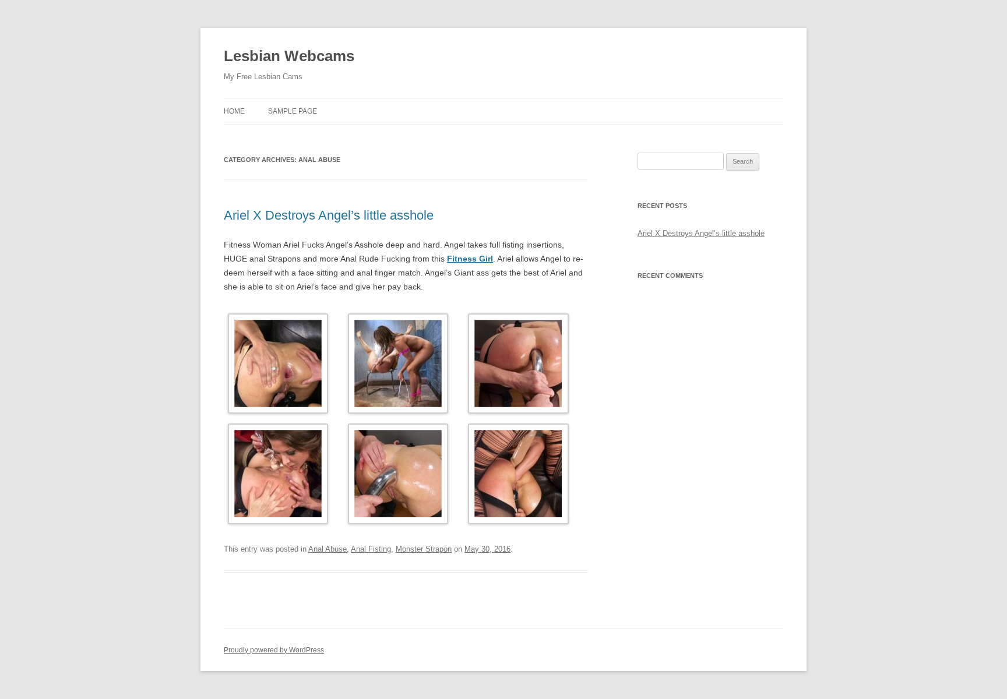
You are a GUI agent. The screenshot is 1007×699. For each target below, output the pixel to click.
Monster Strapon (424, 549)
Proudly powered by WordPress (274, 650)
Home (234, 111)
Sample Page (292, 111)
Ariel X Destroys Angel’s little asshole (329, 215)
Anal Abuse (327, 549)
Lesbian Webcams (289, 56)
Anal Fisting (371, 549)
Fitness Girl (470, 258)
